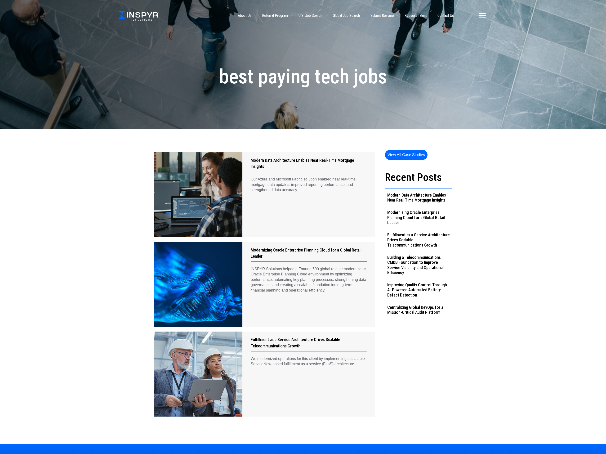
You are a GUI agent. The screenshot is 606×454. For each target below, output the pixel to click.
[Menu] (482, 16)
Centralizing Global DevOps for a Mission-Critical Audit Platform (415, 310)
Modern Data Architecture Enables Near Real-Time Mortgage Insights (416, 198)
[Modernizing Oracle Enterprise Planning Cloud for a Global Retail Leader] (198, 284)
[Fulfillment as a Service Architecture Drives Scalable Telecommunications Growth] (198, 374)
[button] (406, 155)
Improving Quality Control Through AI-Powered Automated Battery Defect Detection (417, 289)
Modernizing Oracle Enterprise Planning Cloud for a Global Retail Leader (416, 217)
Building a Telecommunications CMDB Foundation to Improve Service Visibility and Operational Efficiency (415, 265)
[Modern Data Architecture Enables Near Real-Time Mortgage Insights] (198, 194)
